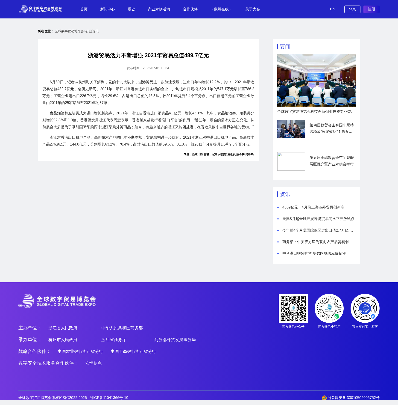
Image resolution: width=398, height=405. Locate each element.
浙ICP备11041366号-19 (109, 398)
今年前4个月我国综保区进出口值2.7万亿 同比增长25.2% (328, 230)
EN (332, 9)
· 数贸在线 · (221, 9)
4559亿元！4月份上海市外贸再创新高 (313, 207)
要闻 (285, 47)
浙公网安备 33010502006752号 (354, 398)
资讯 (285, 194)
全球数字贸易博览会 (69, 31)
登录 (352, 9)
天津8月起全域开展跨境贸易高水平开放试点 (318, 219)
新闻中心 (107, 9)
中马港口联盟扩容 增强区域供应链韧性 (314, 253)
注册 (371, 9)
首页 (84, 9)
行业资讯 (92, 31)
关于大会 (252, 9)
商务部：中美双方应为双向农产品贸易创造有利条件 (324, 242)
